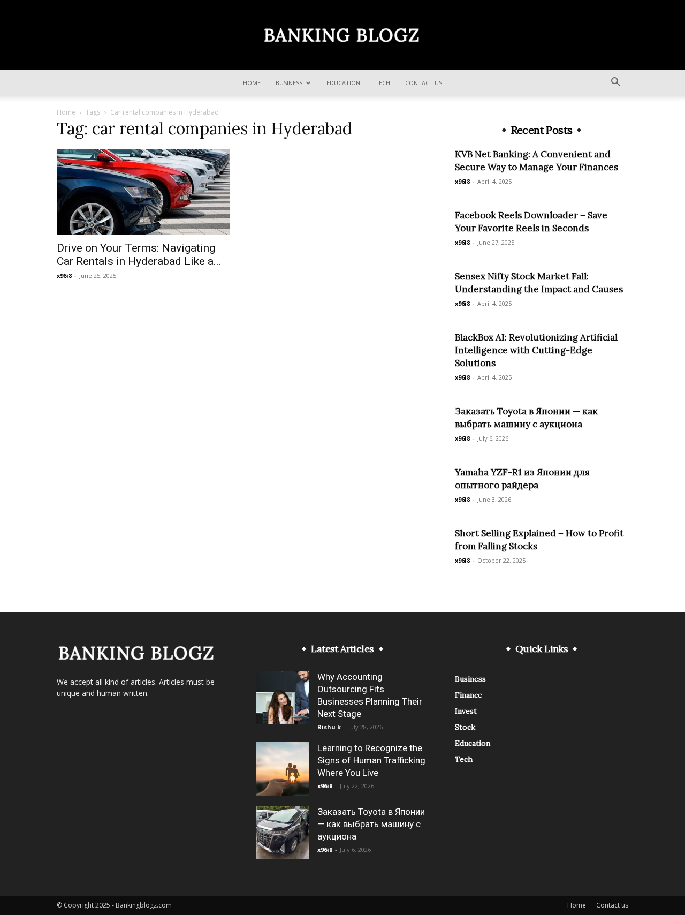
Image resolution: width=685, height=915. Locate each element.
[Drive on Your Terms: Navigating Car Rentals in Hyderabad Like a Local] (143, 192)
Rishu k (329, 727)
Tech (382, 83)
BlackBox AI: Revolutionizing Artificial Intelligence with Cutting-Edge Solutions (536, 350)
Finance (468, 695)
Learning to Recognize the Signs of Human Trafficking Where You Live (371, 760)
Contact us (423, 83)
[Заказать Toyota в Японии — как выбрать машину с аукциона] (282, 832)
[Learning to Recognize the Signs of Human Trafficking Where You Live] (282, 769)
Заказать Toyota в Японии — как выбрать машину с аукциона (371, 824)
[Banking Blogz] (342, 35)
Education (343, 83)
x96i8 (64, 275)
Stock (465, 727)
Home (252, 83)
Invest (466, 711)
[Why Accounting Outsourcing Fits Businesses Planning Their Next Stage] (282, 697)
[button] (615, 83)
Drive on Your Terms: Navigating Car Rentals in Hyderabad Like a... (139, 254)
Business (289, 83)
